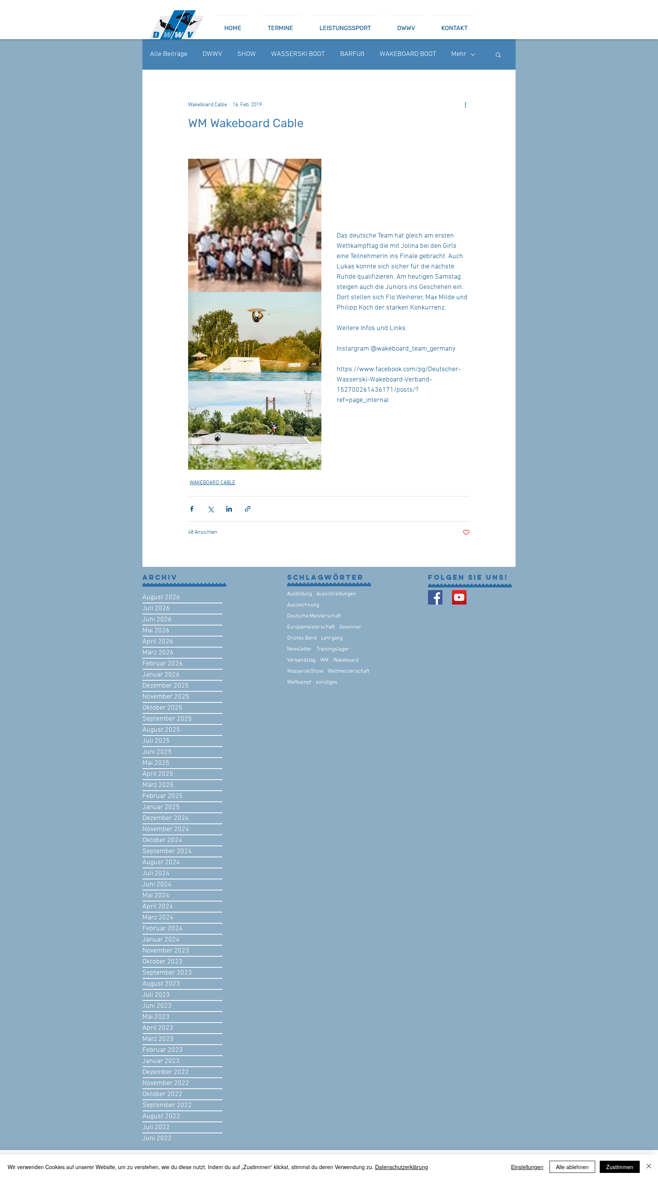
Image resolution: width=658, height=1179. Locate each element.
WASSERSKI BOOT (298, 54)
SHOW (246, 54)
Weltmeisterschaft (348, 671)
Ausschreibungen (336, 594)
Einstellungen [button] (527, 1167)
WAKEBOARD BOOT (408, 54)
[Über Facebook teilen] (191, 508)
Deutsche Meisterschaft (314, 616)
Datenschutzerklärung (401, 1167)
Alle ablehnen (572, 1167)
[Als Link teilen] (247, 508)
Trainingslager (332, 649)
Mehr (458, 54)
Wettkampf (299, 682)
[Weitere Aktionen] (465, 104)
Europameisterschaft (311, 627)
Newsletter (299, 649)
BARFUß (352, 54)
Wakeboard (345, 660)
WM (324, 660)
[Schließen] (648, 1167)
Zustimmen (619, 1167)
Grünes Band (301, 638)
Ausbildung (299, 594)
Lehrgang (332, 638)
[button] (498, 54)
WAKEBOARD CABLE (212, 483)
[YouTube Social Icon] (459, 597)
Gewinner (350, 627)
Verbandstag (301, 660)
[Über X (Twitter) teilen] (210, 508)
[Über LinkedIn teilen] (229, 508)
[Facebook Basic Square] (435, 597)
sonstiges (326, 682)
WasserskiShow (305, 671)
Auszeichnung (303, 605)
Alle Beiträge (168, 54)
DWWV (212, 54)
